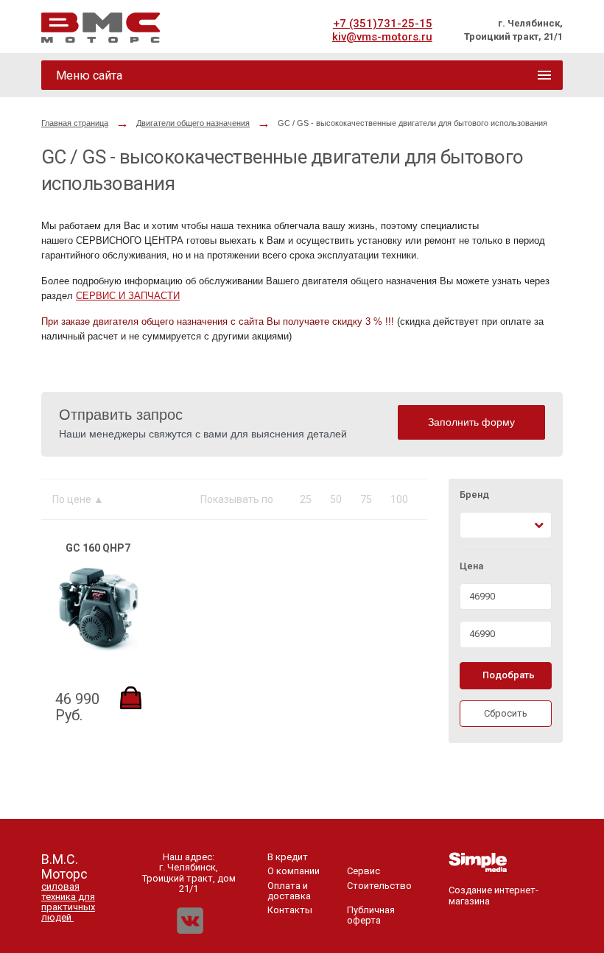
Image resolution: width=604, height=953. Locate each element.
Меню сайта (89, 75)
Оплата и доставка (289, 890)
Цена (471, 566)
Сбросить (505, 713)
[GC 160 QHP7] (98, 647)
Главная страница (74, 123)
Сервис (363, 870)
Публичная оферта (371, 915)
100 (399, 499)
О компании (293, 870)
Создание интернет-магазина (493, 895)
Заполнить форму (471, 422)
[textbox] (473, 525)
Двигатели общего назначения (193, 123)
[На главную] (100, 28)
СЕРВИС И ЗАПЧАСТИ (128, 295)
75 (366, 499)
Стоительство (379, 885)
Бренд (474, 495)
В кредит (287, 856)
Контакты (289, 909)
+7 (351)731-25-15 (382, 23)
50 (336, 499)
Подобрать (508, 675)
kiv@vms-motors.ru (382, 36)
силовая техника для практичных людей (68, 902)
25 (306, 499)
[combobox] (506, 525)
